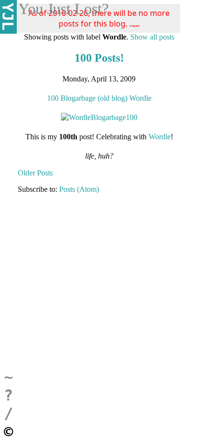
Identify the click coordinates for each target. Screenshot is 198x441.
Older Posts (35, 173)
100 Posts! (99, 58)
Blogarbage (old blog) (94, 98)
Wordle (140, 98)
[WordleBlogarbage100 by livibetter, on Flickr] (99, 117)
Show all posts (152, 37)
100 (53, 98)
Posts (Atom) (79, 189)
